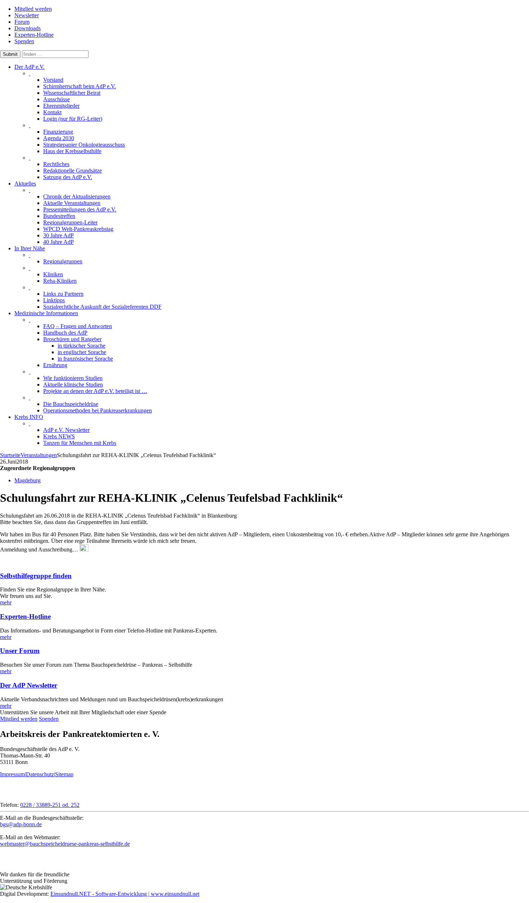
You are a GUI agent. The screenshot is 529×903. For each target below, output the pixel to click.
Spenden (24, 41)
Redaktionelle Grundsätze (72, 170)
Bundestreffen (59, 216)
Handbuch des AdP (65, 333)
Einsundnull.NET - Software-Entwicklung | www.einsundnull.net (124, 894)
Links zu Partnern (63, 294)
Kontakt (52, 112)
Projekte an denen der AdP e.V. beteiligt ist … (95, 391)
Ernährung (55, 365)
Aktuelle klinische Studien (73, 384)
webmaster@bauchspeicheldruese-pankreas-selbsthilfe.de (65, 844)
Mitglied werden (33, 9)
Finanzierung (58, 132)
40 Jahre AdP (58, 242)
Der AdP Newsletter (28, 685)
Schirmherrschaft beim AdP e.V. (79, 86)
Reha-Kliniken (60, 281)
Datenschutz (40, 774)
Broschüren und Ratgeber (72, 339)
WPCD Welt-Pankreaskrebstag (78, 229)
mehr (6, 602)
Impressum (12, 774)
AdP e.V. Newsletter (66, 430)
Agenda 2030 (58, 138)
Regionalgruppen (62, 261)
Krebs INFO (28, 417)
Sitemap (64, 774)
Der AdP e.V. (29, 67)
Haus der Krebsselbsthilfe (72, 151)
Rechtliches (56, 164)
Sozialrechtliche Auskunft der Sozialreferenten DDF (102, 307)
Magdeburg (27, 480)
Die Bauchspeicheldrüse (70, 404)
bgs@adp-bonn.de (21, 824)
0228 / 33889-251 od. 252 (50, 805)
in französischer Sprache (85, 359)
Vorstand (53, 80)
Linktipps (54, 300)
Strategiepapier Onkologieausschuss (84, 145)
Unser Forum (20, 650)
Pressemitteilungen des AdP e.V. (79, 209)
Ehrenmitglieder (61, 106)
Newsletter (26, 15)
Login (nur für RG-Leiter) (72, 119)
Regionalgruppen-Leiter (70, 222)
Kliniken (53, 274)
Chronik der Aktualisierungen (76, 196)
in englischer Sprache (82, 352)
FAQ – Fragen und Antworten (77, 326)
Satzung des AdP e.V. (67, 177)
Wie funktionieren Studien (73, 378)
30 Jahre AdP (58, 235)
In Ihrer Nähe (29, 248)
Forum (22, 22)
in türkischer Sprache (81, 346)
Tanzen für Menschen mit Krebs (79, 443)
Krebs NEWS (59, 436)
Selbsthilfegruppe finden (36, 576)
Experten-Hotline (34, 35)
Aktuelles (25, 183)
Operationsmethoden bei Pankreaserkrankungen (97, 410)
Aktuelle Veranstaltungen (71, 203)
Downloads (27, 28)
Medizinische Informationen (46, 313)
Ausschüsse (56, 99)
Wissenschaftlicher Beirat (71, 93)
